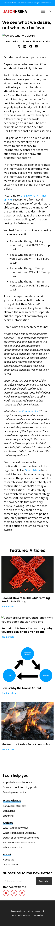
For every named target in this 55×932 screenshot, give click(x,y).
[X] (18, 46)
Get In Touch (10, 864)
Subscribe (44, 881)
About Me (8, 859)
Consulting (9, 811)
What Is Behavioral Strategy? (19, 833)
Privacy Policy (37, 915)
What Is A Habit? (12, 847)
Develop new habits (14, 792)
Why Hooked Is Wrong (15, 828)
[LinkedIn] (24, 46)
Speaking (8, 815)
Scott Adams (33, 470)
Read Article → (9, 606)
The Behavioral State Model (19, 842)
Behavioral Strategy (14, 806)
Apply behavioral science (17, 782)
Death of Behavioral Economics (21, 837)
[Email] (36, 46)
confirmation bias (28, 411)
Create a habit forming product (21, 787)
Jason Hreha (11, 41)
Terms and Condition (21, 915)
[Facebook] (30, 46)
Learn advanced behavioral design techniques (27, 3)
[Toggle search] (49, 11)
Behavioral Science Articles (36, 41)
